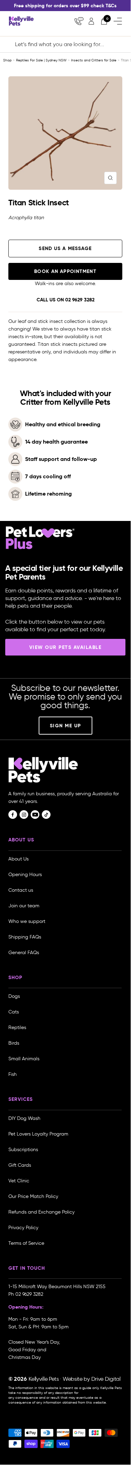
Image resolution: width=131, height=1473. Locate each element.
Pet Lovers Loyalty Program (38, 1134)
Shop (7, 60)
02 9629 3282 (79, 300)
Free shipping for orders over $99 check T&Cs (65, 5)
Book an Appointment (65, 271)
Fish (12, 1074)
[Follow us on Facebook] (12, 814)
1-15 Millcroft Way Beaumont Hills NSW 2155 (57, 1287)
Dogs (14, 996)
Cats (13, 1012)
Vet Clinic (18, 1181)
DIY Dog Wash (24, 1118)
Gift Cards (19, 1165)
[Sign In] (91, 21)
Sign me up (65, 725)
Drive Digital (106, 1379)
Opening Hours (25, 874)
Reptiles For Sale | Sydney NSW (41, 60)
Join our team (23, 906)
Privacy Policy (23, 1228)
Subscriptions (23, 1150)
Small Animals (23, 1059)
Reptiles (17, 1027)
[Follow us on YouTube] (35, 814)
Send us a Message (65, 248)
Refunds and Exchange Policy (41, 1212)
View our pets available (65, 647)
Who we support (26, 921)
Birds (13, 1043)
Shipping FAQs (24, 937)
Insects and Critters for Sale (93, 60)
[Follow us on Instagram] (24, 814)
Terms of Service (26, 1243)
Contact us (20, 890)
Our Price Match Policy (33, 1196)
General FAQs (23, 953)
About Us (18, 859)
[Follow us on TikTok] (46, 814)
